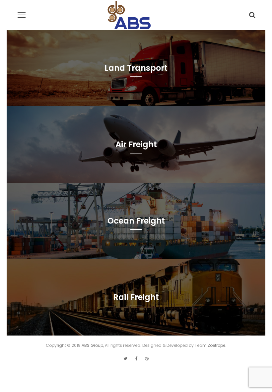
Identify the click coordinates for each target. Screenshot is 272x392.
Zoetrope (216, 345)
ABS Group (92, 345)
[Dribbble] (147, 358)
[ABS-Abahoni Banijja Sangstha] (129, 18)
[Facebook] (136, 358)
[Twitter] (125, 358)
